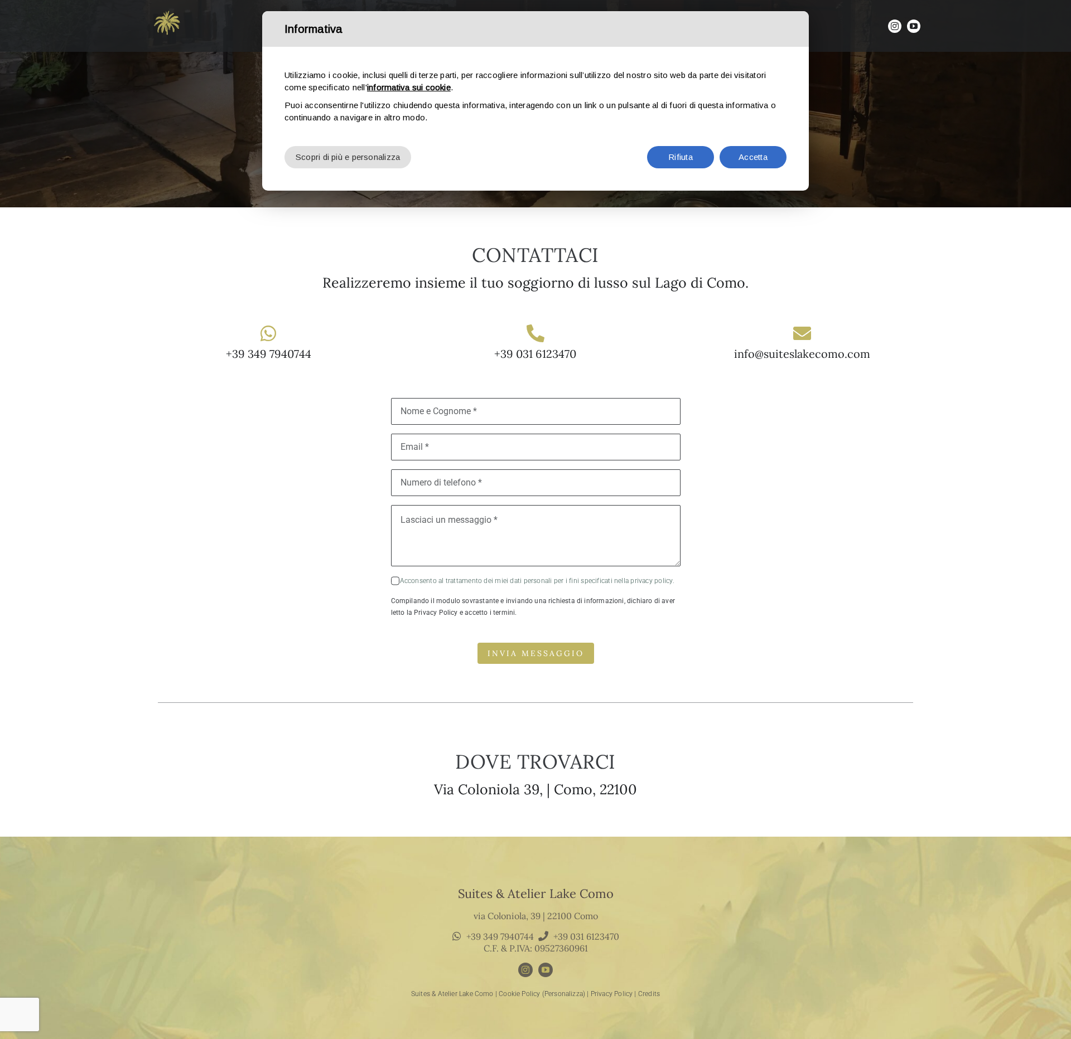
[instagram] (894, 26)
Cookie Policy (519, 994)
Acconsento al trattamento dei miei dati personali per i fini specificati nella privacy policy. (537, 581)
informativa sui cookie (409, 87)
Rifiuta (680, 157)
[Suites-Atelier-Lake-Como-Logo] (167, 9)
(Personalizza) (564, 994)
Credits (649, 994)
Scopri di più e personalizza (348, 157)
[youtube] (913, 26)
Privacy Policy (612, 994)
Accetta (753, 157)
